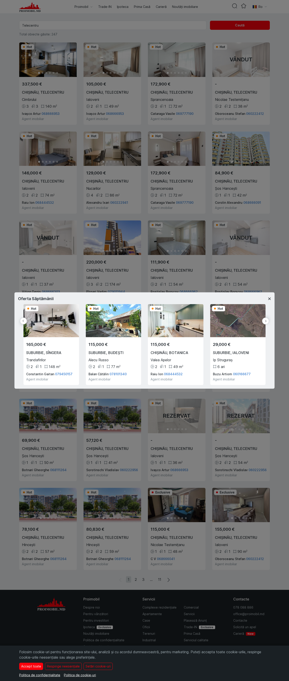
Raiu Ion (157, 374)
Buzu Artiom (222, 374)
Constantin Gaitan (40, 374)
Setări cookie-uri (98, 666)
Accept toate (31, 666)
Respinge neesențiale (63, 666)
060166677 (242, 374)
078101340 (118, 374)
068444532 (173, 374)
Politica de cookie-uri (80, 675)
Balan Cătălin (99, 374)
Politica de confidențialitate (39, 675)
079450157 (63, 374)
